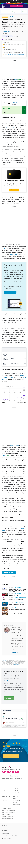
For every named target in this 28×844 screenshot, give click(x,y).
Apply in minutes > (14, 189)
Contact (3, 788)
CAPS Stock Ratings (17, 798)
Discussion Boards (16, 800)
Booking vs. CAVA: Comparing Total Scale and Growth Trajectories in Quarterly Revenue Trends (17, 590)
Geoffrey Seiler (6, 31)
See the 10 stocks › (9, 572)
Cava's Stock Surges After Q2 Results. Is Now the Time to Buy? (17, 614)
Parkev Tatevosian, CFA (20, 593)
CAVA (15, 79)
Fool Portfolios (18, 788)
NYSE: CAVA (15, 103)
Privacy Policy (4, 828)
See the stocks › (10, 292)
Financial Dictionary (16, 804)
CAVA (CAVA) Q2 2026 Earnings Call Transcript (16, 600)
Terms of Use (4, 825)
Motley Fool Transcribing (20, 597)
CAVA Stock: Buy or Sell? (14, 595)
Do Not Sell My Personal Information (9, 841)
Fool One (17, 790)
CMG (3, 455)
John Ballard (18, 587)
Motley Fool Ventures (6, 814)
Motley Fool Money (19, 792)
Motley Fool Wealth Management (8, 812)
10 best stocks (11, 284)
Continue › (9, 698)
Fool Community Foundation (7, 816)
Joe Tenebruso (18, 607)
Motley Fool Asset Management (8, 810)
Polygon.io (16, 776)
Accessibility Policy (5, 833)
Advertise (4, 790)
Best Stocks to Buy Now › (16, 5)
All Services (17, 781)
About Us (3, 781)
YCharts (16, 405)
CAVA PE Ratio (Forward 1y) (7, 405)
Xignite (11, 776)
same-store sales (9, 127)
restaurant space (14, 445)
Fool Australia (4, 798)
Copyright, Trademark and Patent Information (11, 835)
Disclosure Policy (5, 830)
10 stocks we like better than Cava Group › (14, 54)
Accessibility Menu (14, 0)
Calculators (15, 802)
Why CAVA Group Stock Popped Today (17, 609)
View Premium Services (11, 755)
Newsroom (4, 786)
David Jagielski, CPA (19, 611)
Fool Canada (4, 800)
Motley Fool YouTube (19, 602)
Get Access (4, 719)
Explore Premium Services (14, 16)
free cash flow (13, 254)
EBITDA (3, 248)
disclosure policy (17, 664)
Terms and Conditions (6, 838)
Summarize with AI (8, 39)
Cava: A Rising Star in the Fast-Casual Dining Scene (16, 605)
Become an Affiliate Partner (7, 818)
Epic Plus (17, 786)
